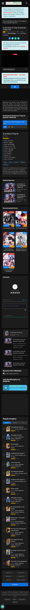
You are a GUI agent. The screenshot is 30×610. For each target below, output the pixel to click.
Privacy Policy (22, 599)
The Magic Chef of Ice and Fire (18, 551)
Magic (16, 555)
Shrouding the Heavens (17, 427)
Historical (23, 162)
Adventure (21, 429)
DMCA (14, 599)
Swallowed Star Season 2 (18, 453)
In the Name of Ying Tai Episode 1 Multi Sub (21, 185)
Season (20, 572)
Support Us (7, 599)
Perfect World (14, 444)
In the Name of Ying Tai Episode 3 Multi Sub (21, 196)
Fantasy (16, 162)
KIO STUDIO (11, 144)
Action (5, 162)
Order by (21, 580)
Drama (10, 162)
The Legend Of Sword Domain (17, 540)
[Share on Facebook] (9, 38)
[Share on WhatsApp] (15, 38)
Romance (6, 164)
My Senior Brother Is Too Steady (17, 507)
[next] (25, 87)
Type (8, 580)
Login (25, 300)
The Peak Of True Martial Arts (19, 561)
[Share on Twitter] (12, 38)
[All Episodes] (15, 87)
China (9, 151)
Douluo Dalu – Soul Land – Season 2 (18, 518)
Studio (8, 576)
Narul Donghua (12, 33)
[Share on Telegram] (18, 38)
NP (12, 127)
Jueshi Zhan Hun (15, 462)
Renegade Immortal (16, 435)
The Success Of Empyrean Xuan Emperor (18, 529)
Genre (8, 572)
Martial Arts (18, 438)
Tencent (10, 142)
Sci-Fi (25, 429)
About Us (15, 602)
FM (9, 127)
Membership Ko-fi (8, 12)
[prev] (5, 87)
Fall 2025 (10, 150)
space (13, 457)
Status (20, 576)
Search (15, 584)
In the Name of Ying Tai (16, 332)
